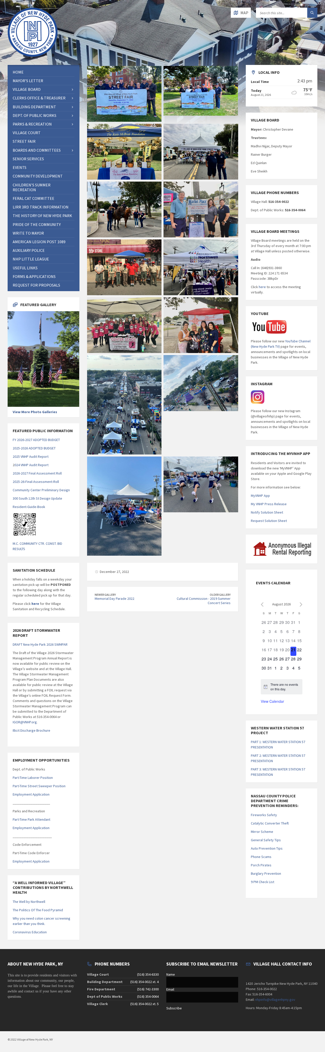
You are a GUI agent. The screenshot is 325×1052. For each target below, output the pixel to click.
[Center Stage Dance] (124, 325)
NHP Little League (31, 258)
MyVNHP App (260, 495)
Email (170, 989)
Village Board (27, 89)
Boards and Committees (37, 150)
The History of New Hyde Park (42, 215)
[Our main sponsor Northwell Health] (201, 267)
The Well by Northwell (29, 901)
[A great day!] (124, 404)
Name (170, 974)
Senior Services (28, 158)
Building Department (34, 106)
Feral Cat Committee (33, 198)
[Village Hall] (124, 94)
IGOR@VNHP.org (25, 722)
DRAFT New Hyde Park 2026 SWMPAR (40, 644)
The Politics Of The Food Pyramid (38, 910)
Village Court (27, 132)
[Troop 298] (124, 267)
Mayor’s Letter (28, 80)
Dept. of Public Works (34, 115)
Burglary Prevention (266, 873)
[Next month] (301, 604)
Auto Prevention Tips (267, 848)
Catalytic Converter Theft (270, 823)
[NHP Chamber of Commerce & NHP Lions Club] (201, 209)
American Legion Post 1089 (39, 241)
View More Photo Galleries (35, 412)
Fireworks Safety (264, 815)
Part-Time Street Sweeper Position (39, 786)
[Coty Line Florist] (201, 325)
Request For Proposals (36, 285)
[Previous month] (262, 604)
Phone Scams (261, 856)
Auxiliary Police (29, 250)
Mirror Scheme (262, 831)
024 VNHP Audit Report (31, 465)
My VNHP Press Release (269, 504)
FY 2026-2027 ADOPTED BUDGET (36, 439)
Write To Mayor (28, 233)
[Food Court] (124, 506)
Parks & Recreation (32, 124)
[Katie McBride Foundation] (124, 152)
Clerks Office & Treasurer (39, 97)
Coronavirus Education (30, 932)
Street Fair (24, 141)
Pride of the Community (37, 224)
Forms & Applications (34, 276)
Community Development (38, 176)
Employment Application (31, 794)
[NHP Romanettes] (201, 484)
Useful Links (25, 267)
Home (18, 72)
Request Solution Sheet (269, 520)
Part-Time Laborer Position (33, 777)
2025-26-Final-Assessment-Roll (36, 481)
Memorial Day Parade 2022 (114, 598)
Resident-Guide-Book (29, 506)
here (35, 603)
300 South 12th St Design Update (37, 498)
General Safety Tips (266, 840)
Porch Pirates (261, 865)
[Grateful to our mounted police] (124, 209)
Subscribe (174, 1008)
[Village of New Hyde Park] (201, 152)
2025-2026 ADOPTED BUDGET (34, 448)
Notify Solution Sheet (267, 512)
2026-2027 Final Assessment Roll (37, 473)
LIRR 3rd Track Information (41, 206)
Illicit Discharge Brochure (31, 730)
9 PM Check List (262, 882)
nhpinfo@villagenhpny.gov (275, 999)
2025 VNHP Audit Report (30, 456)
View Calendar (272, 701)
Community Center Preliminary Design (41, 490)
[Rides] (201, 383)
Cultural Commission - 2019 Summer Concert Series (204, 600)
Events (19, 167)
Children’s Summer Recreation (32, 187)
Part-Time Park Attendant (31, 819)
